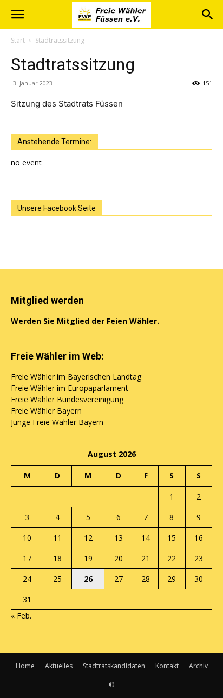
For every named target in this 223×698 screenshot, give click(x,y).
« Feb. (21, 615)
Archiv (198, 665)
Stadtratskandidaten (114, 665)
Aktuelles (59, 665)
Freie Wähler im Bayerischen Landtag (76, 376)
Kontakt (167, 665)
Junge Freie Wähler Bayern (57, 422)
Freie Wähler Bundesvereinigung (67, 399)
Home (25, 665)
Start (18, 40)
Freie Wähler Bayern (46, 410)
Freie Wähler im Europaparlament (69, 388)
